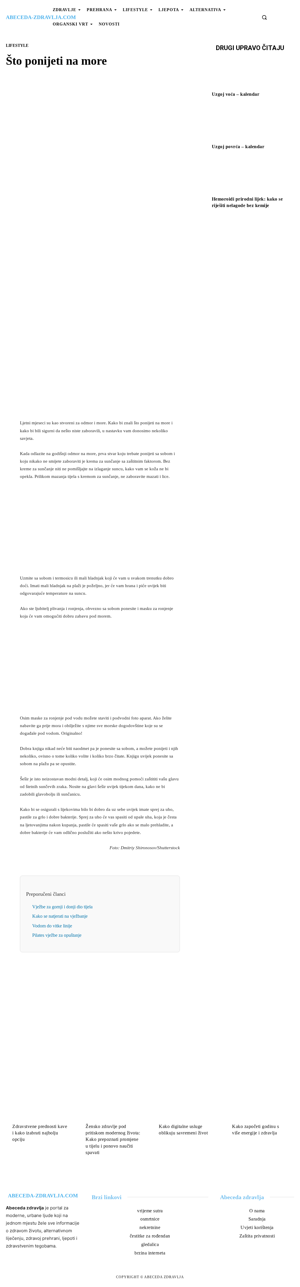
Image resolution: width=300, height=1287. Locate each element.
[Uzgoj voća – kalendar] (250, 72)
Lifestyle (17, 45)
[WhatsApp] (120, 205)
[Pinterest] (106, 205)
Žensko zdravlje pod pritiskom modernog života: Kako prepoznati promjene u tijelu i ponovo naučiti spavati (113, 1139)
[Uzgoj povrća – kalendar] (250, 124)
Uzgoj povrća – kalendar (238, 146)
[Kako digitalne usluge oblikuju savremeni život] (186, 1102)
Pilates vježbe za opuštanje (56, 935)
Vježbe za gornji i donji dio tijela (62, 906)
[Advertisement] (100, 374)
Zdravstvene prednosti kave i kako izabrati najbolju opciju (39, 1133)
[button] (264, 17)
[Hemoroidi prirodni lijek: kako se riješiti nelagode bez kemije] (250, 176)
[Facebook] (80, 205)
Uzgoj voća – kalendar (236, 94)
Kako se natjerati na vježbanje (60, 916)
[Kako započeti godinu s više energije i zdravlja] (260, 1102)
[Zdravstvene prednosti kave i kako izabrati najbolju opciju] (40, 1102)
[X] (93, 205)
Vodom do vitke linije (52, 925)
